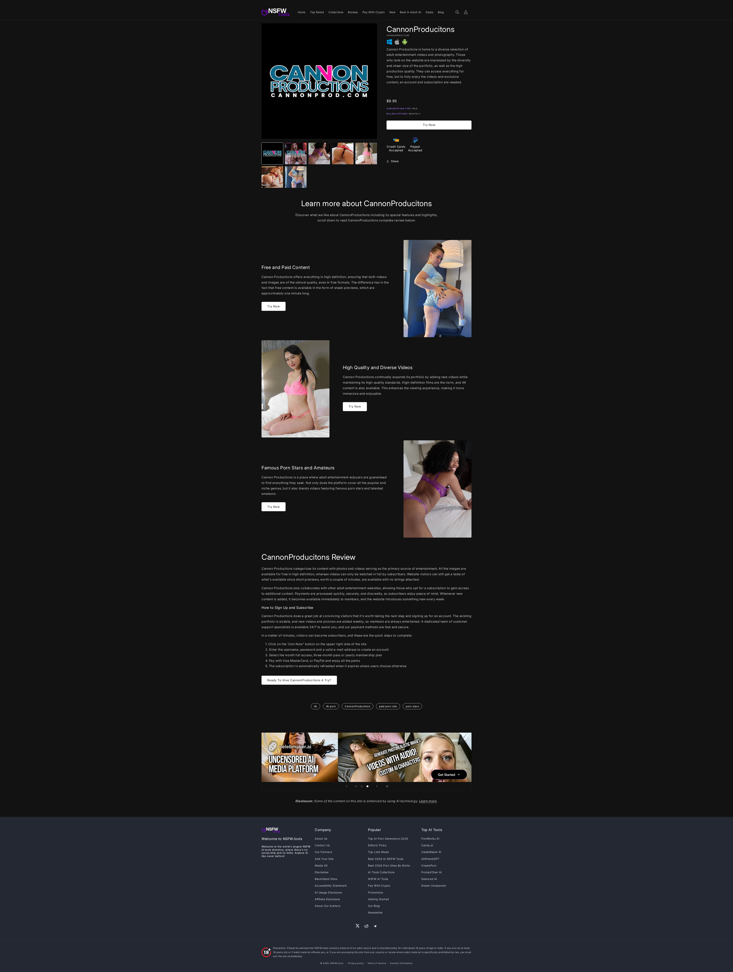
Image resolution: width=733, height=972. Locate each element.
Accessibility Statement (331, 885)
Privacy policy (356, 963)
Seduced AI (429, 878)
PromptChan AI (431, 872)
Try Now (429, 125)
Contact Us (322, 845)
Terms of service (376, 963)
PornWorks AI (430, 838)
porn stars (412, 706)
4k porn (331, 706)
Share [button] (395, 161)
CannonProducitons (357, 706)
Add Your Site (324, 858)
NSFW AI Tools (378, 878)
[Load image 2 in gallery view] (296, 153)
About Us (321, 838)
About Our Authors (327, 905)
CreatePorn (429, 865)
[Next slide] (377, 786)
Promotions (375, 892)
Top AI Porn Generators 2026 (388, 838)
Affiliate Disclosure (327, 899)
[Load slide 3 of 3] (367, 786)
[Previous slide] (346, 786)
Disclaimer (322, 872)
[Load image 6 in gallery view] (272, 177)
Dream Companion (433, 885)
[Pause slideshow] (386, 786)
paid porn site (388, 706)
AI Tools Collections (381, 872)
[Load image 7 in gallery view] (296, 177)
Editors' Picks (377, 845)
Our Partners (323, 852)
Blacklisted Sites (326, 878)
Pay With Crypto (379, 885)
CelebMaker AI (431, 852)
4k (315, 706)
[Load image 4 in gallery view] (343, 153)
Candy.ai (427, 845)
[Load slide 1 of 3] (356, 786)
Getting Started (378, 899)
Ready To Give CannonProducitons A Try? (299, 680)
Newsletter (375, 912)
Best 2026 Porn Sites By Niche (389, 865)
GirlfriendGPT (430, 858)
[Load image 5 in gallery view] (366, 153)
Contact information (401, 963)
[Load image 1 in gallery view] (272, 153)
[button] (457, 12)
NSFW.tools (336, 963)
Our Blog (374, 905)
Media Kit (321, 865)
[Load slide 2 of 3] (362, 786)
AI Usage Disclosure (328, 892)
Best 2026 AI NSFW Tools (385, 858)
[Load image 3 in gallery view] (319, 153)
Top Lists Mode (378, 852)
